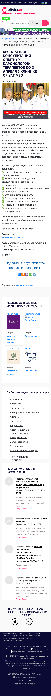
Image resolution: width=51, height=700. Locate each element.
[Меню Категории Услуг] (5, 23)
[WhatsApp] (30, 274)
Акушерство (16, 399)
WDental (29, 348)
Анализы (14, 416)
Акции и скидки (10, 38)
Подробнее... (22, 509)
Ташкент (37, 23)
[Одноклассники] (23, 274)
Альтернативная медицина (24, 412)
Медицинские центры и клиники (12, 339)
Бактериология (18, 437)
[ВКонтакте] (19, 274)
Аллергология (17, 408)
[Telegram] (34, 274)
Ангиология (16, 421)
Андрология (16, 425)
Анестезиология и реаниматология (20, 431)
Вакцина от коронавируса (24, 450)
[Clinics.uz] (12, 10)
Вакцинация (16, 446)
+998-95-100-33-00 (12, 237)
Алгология (15, 403)
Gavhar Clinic (40, 577)
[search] (45, 23)
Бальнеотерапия (19, 441)
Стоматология (31, 336)
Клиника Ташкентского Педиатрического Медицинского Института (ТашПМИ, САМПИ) (29, 552)
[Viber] (26, 274)
